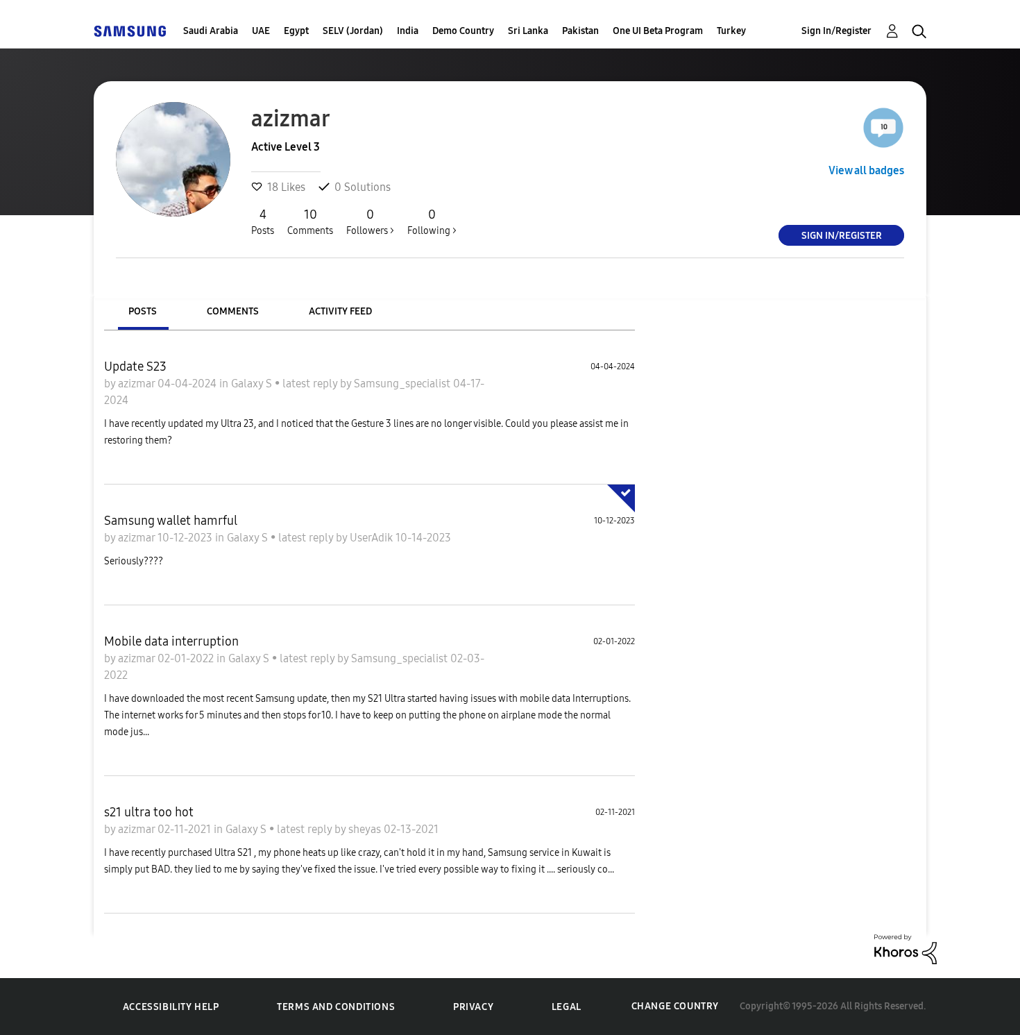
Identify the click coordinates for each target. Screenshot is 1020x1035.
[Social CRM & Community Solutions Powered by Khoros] (905, 947)
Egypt (296, 31)
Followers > (370, 222)
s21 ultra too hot (149, 812)
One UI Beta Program (658, 31)
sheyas (366, 829)
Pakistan (580, 31)
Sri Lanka (528, 31)
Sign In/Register (836, 31)
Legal (566, 1007)
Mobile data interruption (171, 641)
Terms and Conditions (336, 1007)
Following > (432, 222)
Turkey (731, 31)
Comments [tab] (233, 311)
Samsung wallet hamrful (170, 520)
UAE (261, 31)
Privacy (473, 1007)
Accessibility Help (171, 1007)
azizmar (138, 383)
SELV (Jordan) (353, 31)
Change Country (675, 1006)
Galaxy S (253, 383)
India (407, 31)
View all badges (866, 170)
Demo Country (463, 31)
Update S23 (135, 366)
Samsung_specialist (403, 383)
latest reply (311, 383)
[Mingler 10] (883, 128)
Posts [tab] (142, 311)
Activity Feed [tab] (340, 311)
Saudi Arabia (210, 31)
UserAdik (373, 537)
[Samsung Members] (130, 30)
